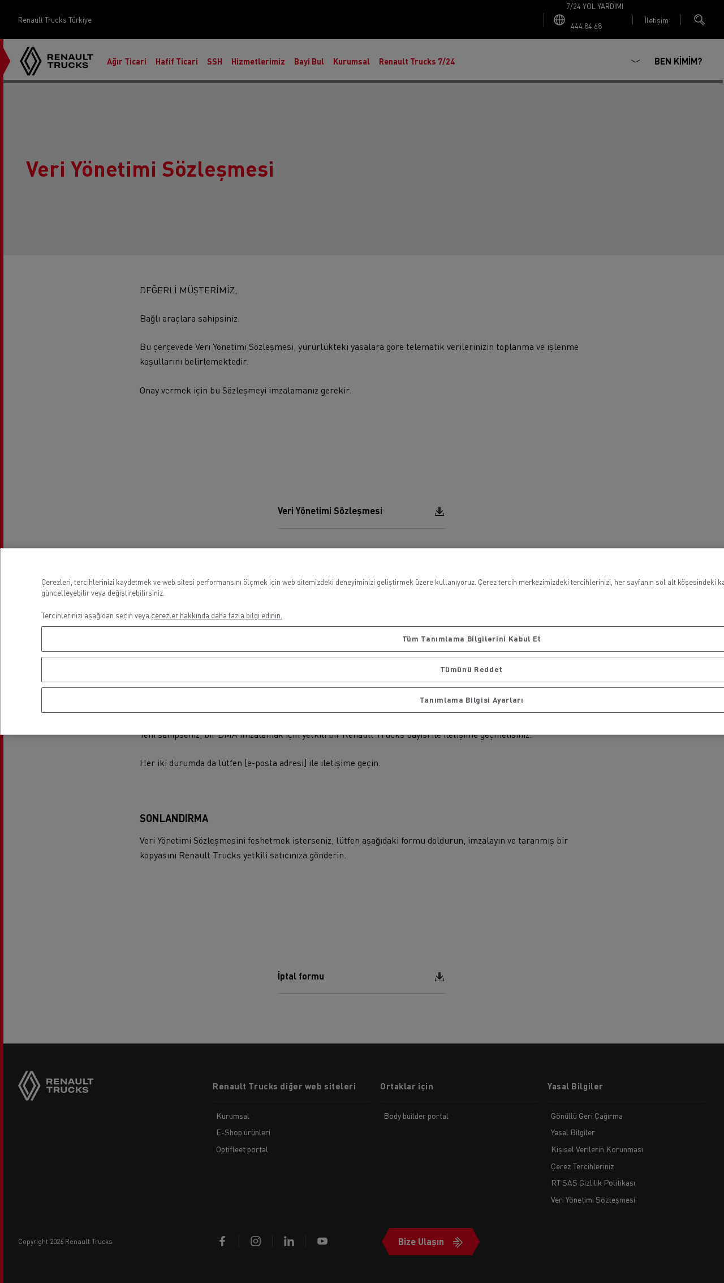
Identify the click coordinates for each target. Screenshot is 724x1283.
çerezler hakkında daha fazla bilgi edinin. (216, 615)
